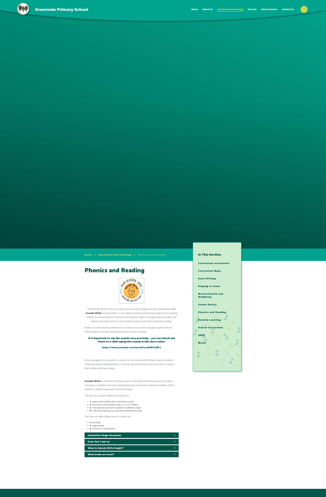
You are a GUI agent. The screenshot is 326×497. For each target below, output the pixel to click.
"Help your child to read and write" (101, 364)
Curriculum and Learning (114, 254)
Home (88, 254)
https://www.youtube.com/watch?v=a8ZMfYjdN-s (131, 347)
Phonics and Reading (152, 254)
